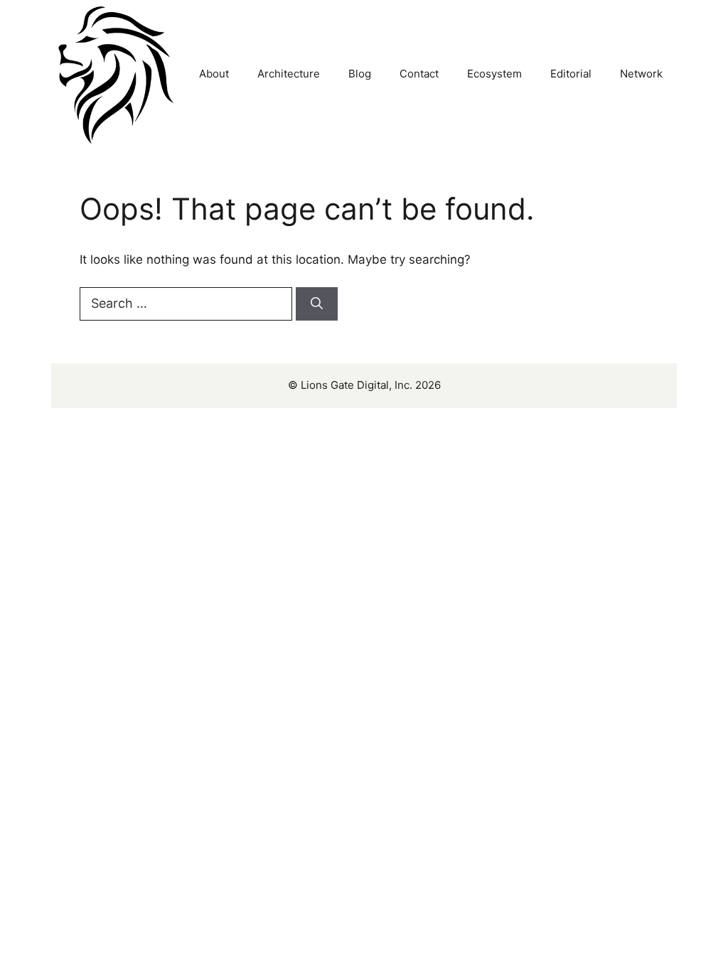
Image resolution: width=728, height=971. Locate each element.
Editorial (571, 73)
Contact (419, 73)
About (214, 73)
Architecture (288, 73)
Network (641, 73)
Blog (359, 73)
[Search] (317, 304)
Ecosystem (494, 73)
